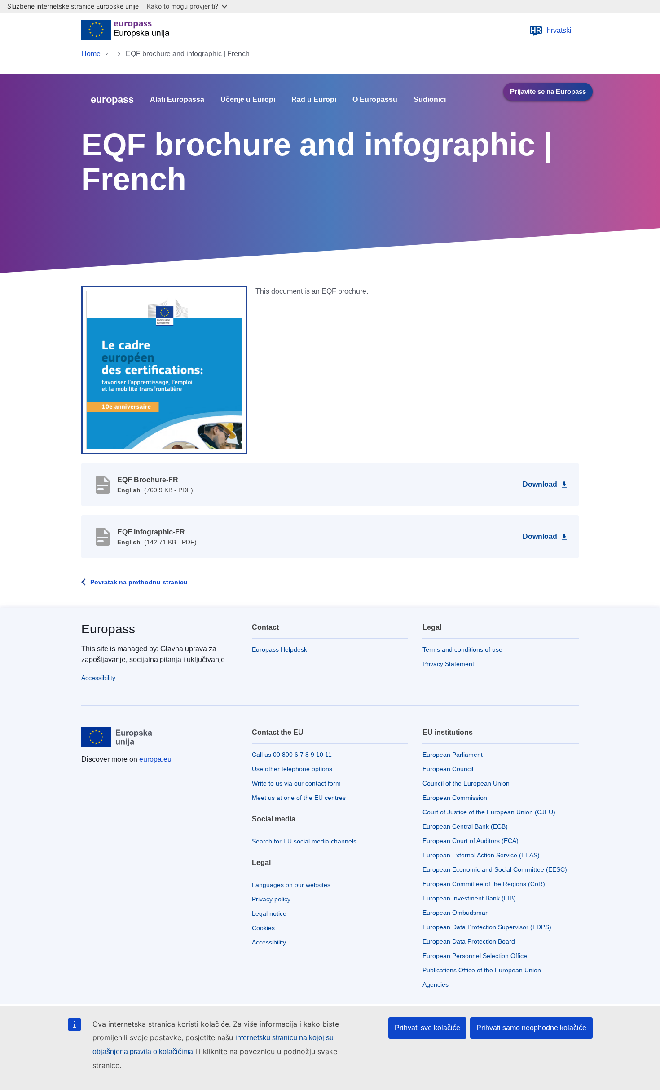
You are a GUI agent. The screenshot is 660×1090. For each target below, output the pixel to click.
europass (112, 99)
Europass (108, 629)
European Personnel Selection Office (474, 955)
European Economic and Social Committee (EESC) (494, 869)
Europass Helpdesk (279, 649)
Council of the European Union (466, 783)
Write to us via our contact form (296, 783)
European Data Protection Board (468, 941)
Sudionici (430, 99)
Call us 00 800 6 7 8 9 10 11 (292, 754)
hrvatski (551, 30)
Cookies (263, 927)
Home (91, 53)
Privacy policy (271, 899)
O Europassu (374, 99)
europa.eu (155, 759)
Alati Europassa (177, 99)
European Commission (454, 797)
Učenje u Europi (247, 99)
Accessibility (98, 677)
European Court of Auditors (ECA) (470, 840)
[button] (164, 369)
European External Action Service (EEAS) (481, 855)
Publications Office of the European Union (481, 970)
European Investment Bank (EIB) (469, 898)
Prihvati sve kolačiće (427, 1028)
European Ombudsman (455, 912)
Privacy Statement (448, 663)
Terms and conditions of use (462, 649)
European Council (447, 768)
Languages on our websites (291, 884)
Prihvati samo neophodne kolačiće (531, 1028)
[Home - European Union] (125, 30)
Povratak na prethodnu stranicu (139, 582)
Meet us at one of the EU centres (299, 797)
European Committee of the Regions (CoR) (483, 883)
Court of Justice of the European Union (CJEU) (488, 812)
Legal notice (269, 913)
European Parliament (452, 754)
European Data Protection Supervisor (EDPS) (486, 927)
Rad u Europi (313, 99)
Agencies (435, 984)
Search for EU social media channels (304, 841)
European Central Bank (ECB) (465, 826)
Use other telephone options (292, 768)
